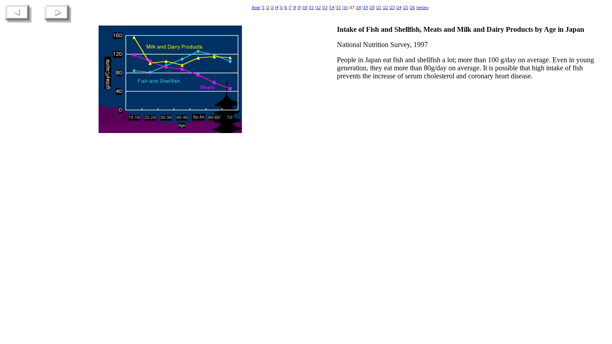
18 (359, 7)
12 (318, 7)
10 (305, 7)
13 (325, 7)
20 (372, 7)
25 (406, 7)
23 (392, 7)
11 (312, 7)
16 (345, 7)
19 (365, 7)
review (423, 7)
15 (338, 7)
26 (412, 7)
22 (386, 7)
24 (399, 7)
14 (332, 7)
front (256, 7)
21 (379, 7)
